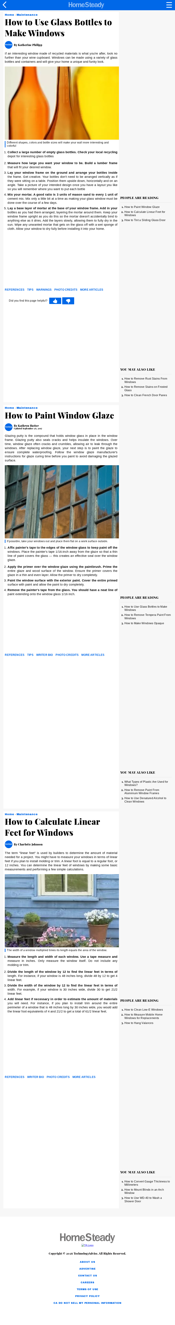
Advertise (87, 1269)
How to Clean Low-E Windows (143, 1009)
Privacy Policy (87, 1296)
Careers (87, 1282)
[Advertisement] (35, 260)
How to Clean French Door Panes (145, 395)
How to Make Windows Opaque (144, 623)
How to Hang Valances (138, 1023)
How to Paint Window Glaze (142, 207)
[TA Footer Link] (87, 1245)
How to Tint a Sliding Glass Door (145, 220)
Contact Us (87, 1275)
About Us (87, 1262)
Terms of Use (87, 1289)
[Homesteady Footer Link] (87, 1238)
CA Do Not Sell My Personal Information (87, 1303)
